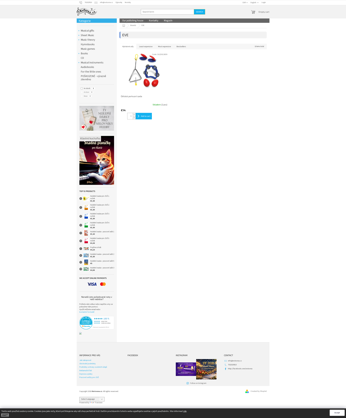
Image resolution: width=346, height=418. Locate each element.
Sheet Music (87, 35)
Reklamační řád (85, 370)
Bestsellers (181, 46)
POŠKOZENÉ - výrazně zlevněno (93, 77)
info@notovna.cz (235, 360)
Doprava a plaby (85, 374)
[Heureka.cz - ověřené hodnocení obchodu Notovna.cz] (96, 322)
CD (82, 58)
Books (84, 53)
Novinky (128, 2)
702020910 (232, 364)
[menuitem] (133, 20)
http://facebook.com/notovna (240, 368)
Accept (337, 413)
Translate (99, 402)
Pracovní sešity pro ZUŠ (89, 377)
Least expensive (146, 46)
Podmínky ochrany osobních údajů (93, 367)
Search (199, 12)
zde (185, 411)
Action (88, 92)
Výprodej (119, 2)
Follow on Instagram (198, 383)
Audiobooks (87, 67)
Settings (5, 415)
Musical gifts (87, 31)
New (87, 96)
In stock (89, 88)
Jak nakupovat (85, 360)
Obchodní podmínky (87, 363)
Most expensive (164, 46)
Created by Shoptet (259, 391)
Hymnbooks (87, 44)
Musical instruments (92, 63)
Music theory (88, 40)
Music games (88, 49)
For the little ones (91, 72)
